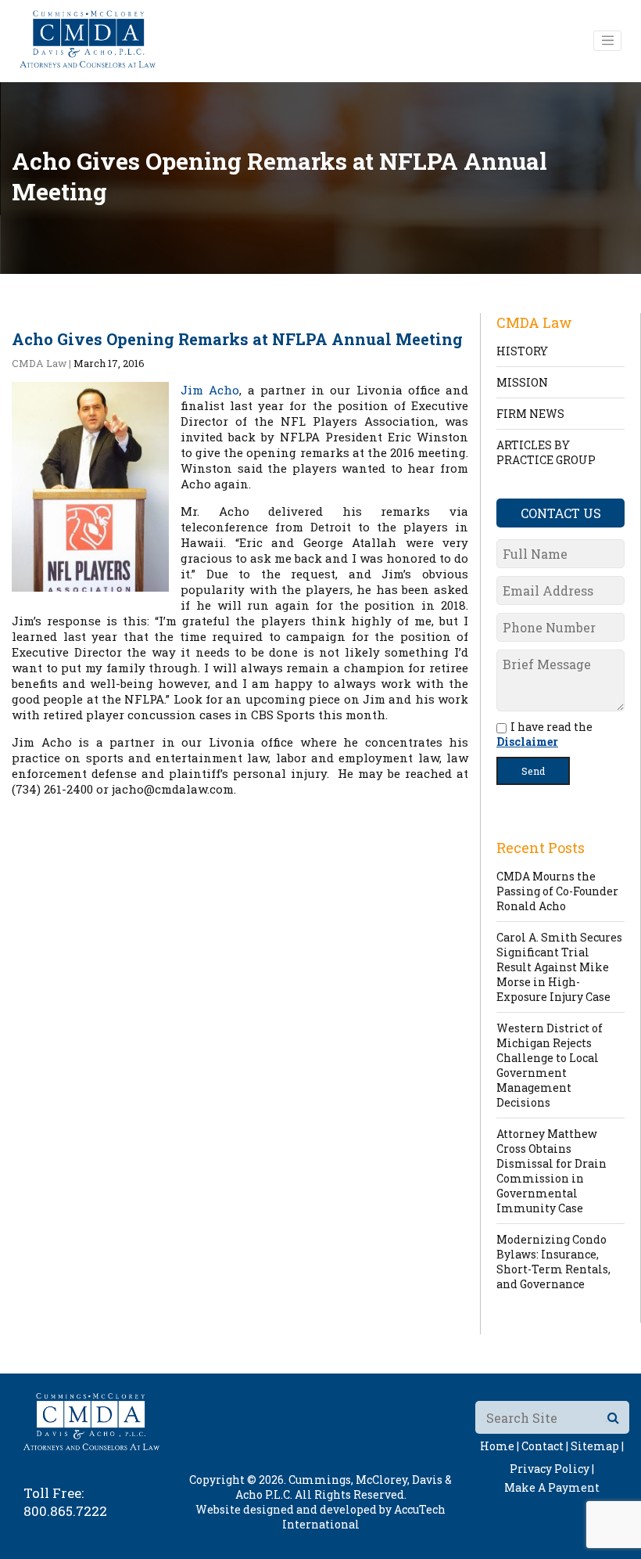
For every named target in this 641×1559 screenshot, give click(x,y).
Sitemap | (597, 1445)
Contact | (544, 1445)
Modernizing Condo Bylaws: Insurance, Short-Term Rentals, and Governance (553, 1261)
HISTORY (522, 351)
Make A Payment (552, 1487)
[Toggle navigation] (607, 41)
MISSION (522, 382)
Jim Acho (210, 390)
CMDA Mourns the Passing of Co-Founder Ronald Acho (557, 891)
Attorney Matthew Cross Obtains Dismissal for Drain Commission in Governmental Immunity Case (551, 1170)
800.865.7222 (65, 1511)
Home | (499, 1445)
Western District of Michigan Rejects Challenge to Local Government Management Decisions (549, 1065)
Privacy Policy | (552, 1468)
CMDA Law (39, 363)
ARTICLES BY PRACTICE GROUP (546, 452)
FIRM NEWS (530, 413)
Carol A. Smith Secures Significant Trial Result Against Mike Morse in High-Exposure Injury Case (559, 967)
